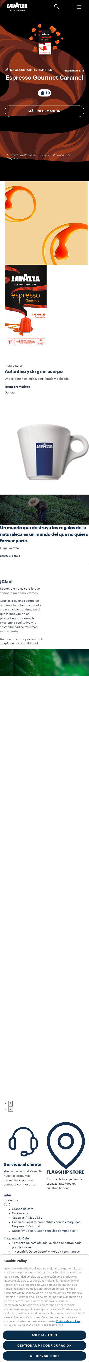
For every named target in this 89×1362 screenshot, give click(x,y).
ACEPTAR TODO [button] (44, 1335)
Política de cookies (68, 1321)
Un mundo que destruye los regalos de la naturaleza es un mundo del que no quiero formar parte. (44, 534)
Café (7, 1204)
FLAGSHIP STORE (65, 1172)
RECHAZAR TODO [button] (44, 1355)
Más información (44, 111)
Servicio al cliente (23, 1164)
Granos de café (22, 1209)
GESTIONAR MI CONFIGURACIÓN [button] (44, 1345)
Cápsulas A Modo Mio (27, 1217)
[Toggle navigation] (79, 7)
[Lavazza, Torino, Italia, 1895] (17, 7)
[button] (56, 6)
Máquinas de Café (16, 1238)
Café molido (20, 1213)
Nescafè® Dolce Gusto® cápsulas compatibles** (45, 1230)
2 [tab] (11, 1109)
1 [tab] (10, 1103)
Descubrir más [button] (10, 555)
